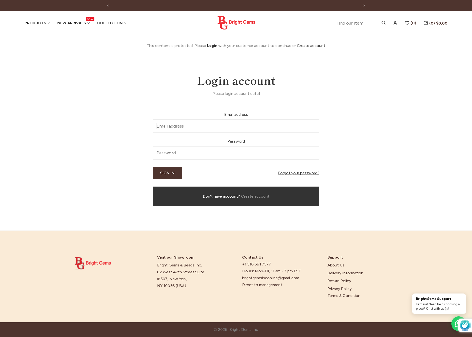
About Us (335, 265)
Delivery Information (345, 273)
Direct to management (262, 285)
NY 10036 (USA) (171, 286)
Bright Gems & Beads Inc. (179, 265)
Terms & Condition (343, 296)
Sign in (167, 173)
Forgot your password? (298, 173)
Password (236, 141)
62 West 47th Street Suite (180, 272)
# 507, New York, (172, 279)
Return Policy (339, 281)
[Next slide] (364, 5)
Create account (311, 45)
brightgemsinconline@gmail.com (270, 278)
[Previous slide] (108, 5)
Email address (236, 114)
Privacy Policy (339, 289)
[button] (435, 22)
